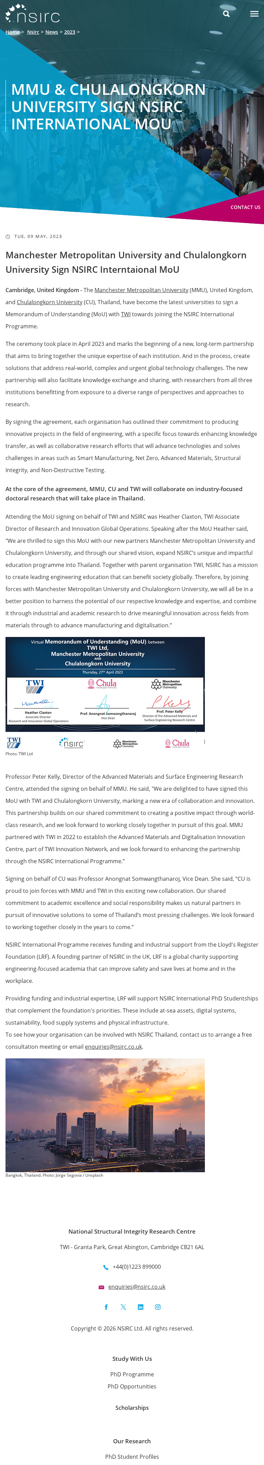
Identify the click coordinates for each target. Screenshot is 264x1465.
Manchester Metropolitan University (141, 290)
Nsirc (33, 32)
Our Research (132, 1441)
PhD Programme (132, 1374)
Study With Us (132, 1359)
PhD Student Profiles (132, 1457)
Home (13, 32)
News (51, 32)
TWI (126, 314)
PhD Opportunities (132, 1386)
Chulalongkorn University (49, 302)
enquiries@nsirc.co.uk (113, 1046)
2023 (69, 32)
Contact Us (246, 207)
